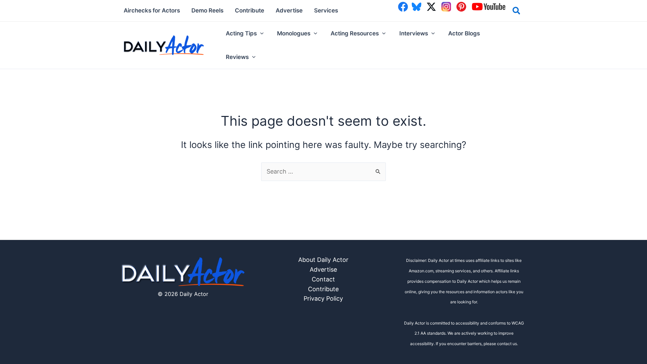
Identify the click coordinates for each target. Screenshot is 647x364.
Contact (323, 279)
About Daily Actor (323, 259)
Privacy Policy (323, 298)
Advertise (323, 269)
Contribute (323, 289)
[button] (517, 12)
